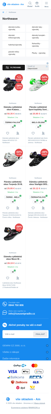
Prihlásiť (40, 334)
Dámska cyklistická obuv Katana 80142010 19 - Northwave (13, 108)
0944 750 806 (16, 305)
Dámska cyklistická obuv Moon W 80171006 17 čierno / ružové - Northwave (12, 258)
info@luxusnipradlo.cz (21, 313)
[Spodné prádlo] (3, 12)
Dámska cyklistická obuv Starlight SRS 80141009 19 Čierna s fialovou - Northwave (38, 183)
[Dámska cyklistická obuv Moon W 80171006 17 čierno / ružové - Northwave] (12, 234)
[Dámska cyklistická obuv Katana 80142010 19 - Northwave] (12, 84)
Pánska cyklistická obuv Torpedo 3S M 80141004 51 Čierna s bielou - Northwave (13, 183)
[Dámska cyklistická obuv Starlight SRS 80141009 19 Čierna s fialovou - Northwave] (38, 159)
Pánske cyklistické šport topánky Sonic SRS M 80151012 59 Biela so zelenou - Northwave (38, 108)
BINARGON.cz (34, 408)
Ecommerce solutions (19, 408)
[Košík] (37, 5)
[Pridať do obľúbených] (7, 133)
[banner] (14, 4)
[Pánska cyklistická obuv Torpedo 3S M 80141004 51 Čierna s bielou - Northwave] (12, 159)
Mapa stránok (39, 403)
